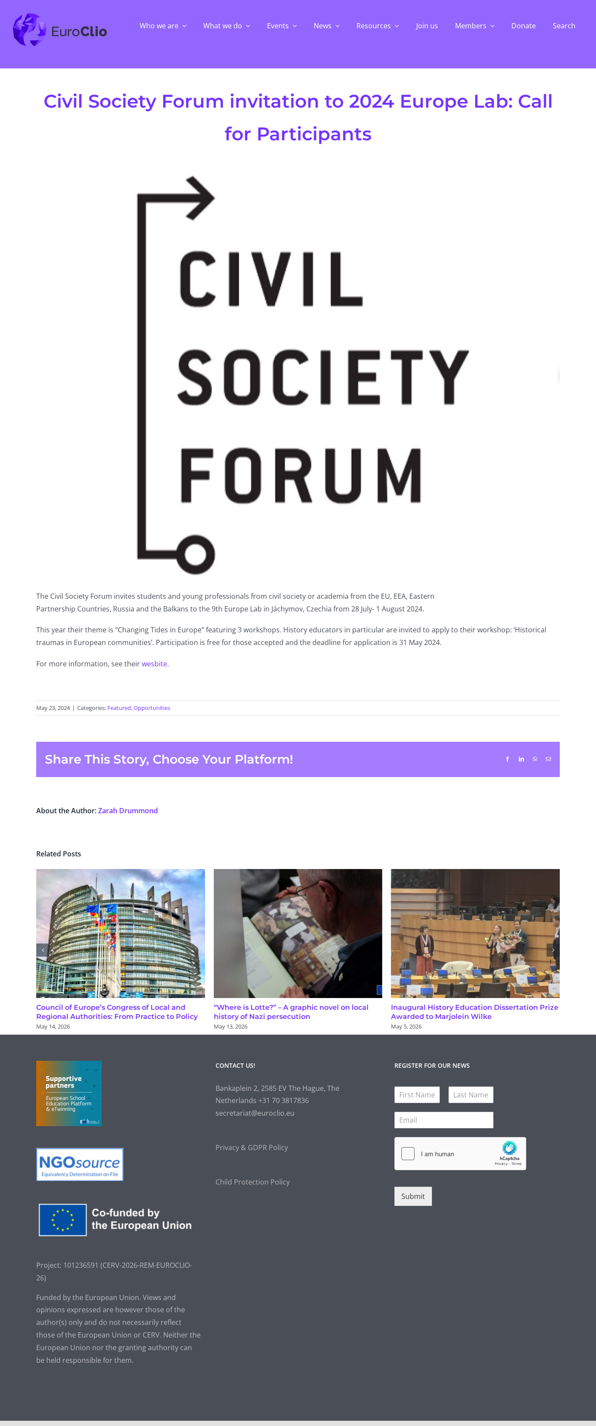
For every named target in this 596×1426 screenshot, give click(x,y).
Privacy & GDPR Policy (252, 1147)
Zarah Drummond (128, 810)
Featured (119, 708)
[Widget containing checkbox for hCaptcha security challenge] (460, 1153)
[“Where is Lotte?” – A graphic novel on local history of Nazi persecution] (298, 874)
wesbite (154, 664)
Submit (413, 1196)
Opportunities (152, 708)
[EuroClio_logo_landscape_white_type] (60, 15)
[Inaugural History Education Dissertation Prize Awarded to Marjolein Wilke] (475, 874)
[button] (42, 950)
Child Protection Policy (253, 1182)
